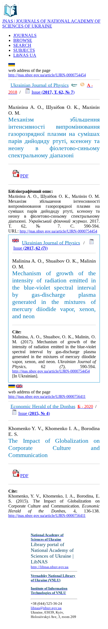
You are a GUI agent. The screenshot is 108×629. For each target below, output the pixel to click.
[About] (10, 17)
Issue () (53, 92)
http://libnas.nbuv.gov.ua (49, 567)
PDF (24, 176)
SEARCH (22, 45)
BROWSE (22, 40)
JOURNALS (25, 35)
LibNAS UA (24, 55)
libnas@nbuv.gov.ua (46, 608)
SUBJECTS (24, 50)
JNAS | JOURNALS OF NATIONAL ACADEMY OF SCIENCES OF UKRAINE (51, 23)
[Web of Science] (82, 85)
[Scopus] (74, 85)
